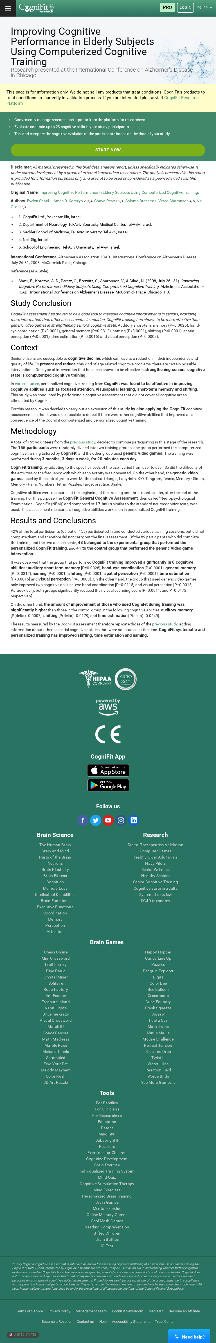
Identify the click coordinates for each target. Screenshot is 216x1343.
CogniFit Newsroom (127, 1311)
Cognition (55, 882)
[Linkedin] (133, 820)
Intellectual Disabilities (55, 894)
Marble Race (55, 1045)
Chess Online (56, 952)
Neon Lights (56, 1008)
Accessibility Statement (131, 1321)
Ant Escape (56, 995)
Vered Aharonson (173, 201)
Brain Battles (107, 1239)
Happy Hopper (158, 952)
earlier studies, (27, 383)
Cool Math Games (107, 1221)
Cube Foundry (158, 1002)
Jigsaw (158, 1014)
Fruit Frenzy (56, 964)
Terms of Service (29, 1311)
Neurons (55, 863)
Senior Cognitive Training (155, 882)
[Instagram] (121, 820)
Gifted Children (106, 1233)
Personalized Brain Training (107, 1196)
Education (107, 1121)
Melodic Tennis (55, 1051)
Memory (55, 919)
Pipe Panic (55, 971)
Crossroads (158, 995)
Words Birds (158, 1076)
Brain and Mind (55, 851)
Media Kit (155, 1311)
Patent (107, 1128)
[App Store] (108, 770)
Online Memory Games (107, 1214)
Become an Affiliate (184, 1311)
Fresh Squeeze (158, 1008)
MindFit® (106, 1134)
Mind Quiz (107, 1177)
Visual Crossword (55, 1020)
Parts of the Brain (55, 857)
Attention (55, 931)
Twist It (158, 1057)
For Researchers (107, 1115)
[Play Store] (108, 785)
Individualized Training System (107, 1171)
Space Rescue (55, 1033)
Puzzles (158, 964)
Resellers (107, 1146)
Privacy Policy (59, 1311)
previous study (82, 442)
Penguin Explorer (158, 971)
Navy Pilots (155, 863)
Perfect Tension (158, 1045)
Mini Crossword (56, 958)
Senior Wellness (155, 869)
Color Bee (158, 983)
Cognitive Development (107, 1159)
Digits (158, 977)
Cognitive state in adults (155, 888)
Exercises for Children (107, 1152)
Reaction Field (158, 1070)
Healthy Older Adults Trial (155, 857)
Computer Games (156, 851)
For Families (107, 1103)
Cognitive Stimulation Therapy (107, 1184)
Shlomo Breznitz (139, 201)
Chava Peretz (106, 201)
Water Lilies (158, 1064)
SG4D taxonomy (155, 900)
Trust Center (165, 1321)
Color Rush (56, 1076)
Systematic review (155, 894)
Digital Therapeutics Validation (155, 845)
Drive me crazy (55, 1014)
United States (25, 1335)
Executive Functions (55, 907)
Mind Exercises (106, 1190)
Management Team (91, 1311)
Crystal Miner (56, 977)
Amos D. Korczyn (68, 201)
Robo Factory (56, 989)
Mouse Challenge (158, 1039)
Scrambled (56, 1057)
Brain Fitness (55, 875)
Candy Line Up (158, 958)
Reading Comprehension (107, 1227)
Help (103, 1321)
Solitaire (55, 983)
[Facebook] (83, 820)
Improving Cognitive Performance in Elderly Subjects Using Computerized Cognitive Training (118, 192)
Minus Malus (158, 1033)
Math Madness (55, 1039)
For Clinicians (107, 1109)
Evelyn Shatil (38, 201)
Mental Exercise (107, 1208)
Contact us (85, 1321)
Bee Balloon (158, 989)
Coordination (55, 913)
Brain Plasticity (55, 869)
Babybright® (107, 1140)
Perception (55, 925)
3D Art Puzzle (56, 1082)
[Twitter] (95, 820)
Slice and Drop (158, 1051)
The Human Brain (55, 845)
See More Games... (158, 1082)
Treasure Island (56, 1002)
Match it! (56, 1026)
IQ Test (107, 1246)
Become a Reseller (56, 1321)
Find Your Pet (56, 1064)
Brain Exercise (107, 1165)
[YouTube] (108, 820)
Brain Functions (55, 900)
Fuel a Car (158, 1020)
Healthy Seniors (155, 875)
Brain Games (107, 1202)
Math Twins (158, 1026)
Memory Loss (55, 888)
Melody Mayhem (56, 1070)
